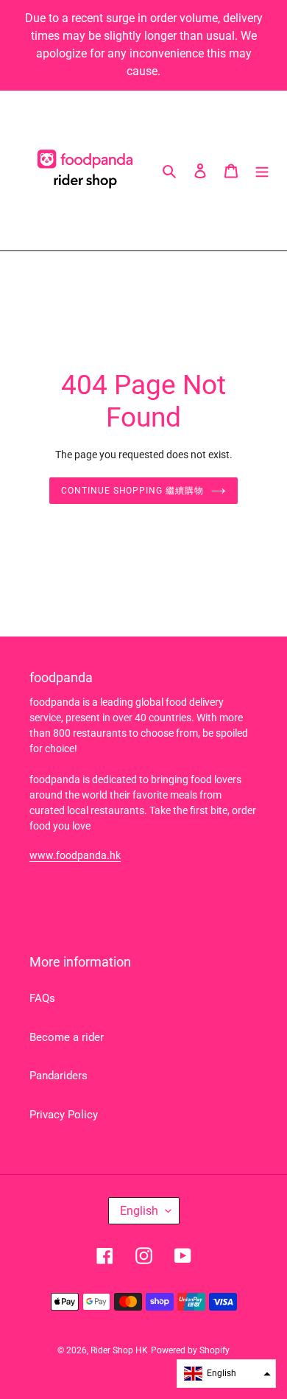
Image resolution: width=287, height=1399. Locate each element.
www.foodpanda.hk (75, 855)
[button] (226, 1373)
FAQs (42, 998)
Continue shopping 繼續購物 (132, 490)
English (139, 1211)
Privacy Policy (63, 1114)
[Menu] (262, 170)
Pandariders (58, 1075)
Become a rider (66, 1037)
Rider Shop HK (119, 1350)
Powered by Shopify (190, 1350)
